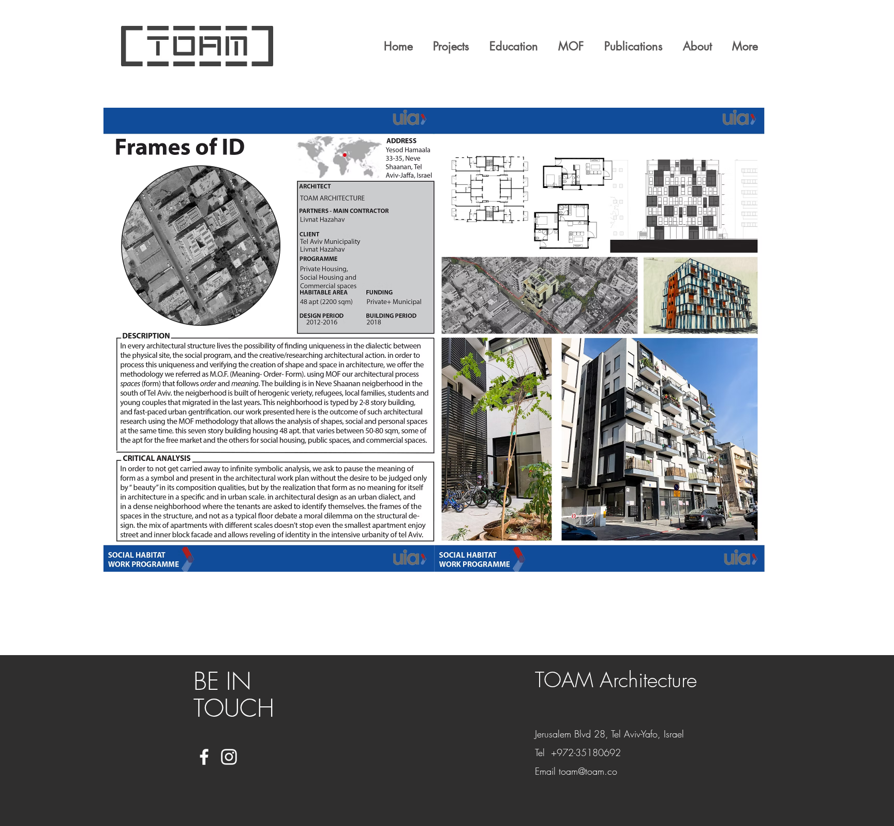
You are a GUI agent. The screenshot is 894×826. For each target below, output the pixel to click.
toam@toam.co (588, 771)
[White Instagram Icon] (229, 756)
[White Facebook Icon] (204, 756)
